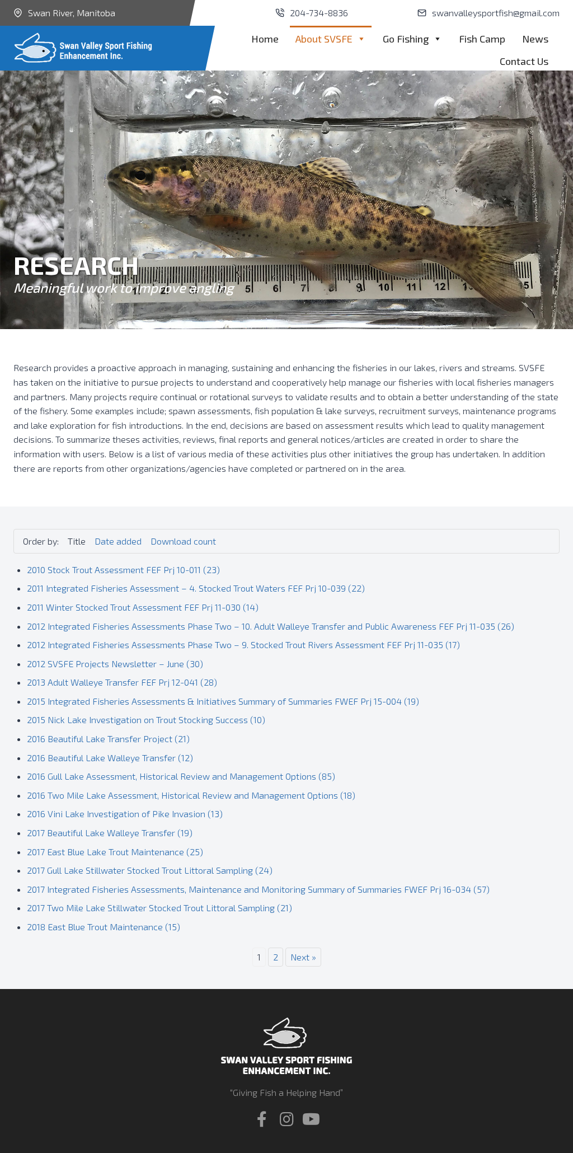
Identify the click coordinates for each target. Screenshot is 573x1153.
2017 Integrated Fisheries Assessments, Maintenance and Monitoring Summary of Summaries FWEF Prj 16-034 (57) (258, 889)
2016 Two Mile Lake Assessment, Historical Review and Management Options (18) (191, 795)
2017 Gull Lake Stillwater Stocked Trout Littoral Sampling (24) (150, 870)
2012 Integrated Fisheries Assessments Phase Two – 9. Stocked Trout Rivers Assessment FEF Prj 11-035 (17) (243, 644)
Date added (118, 541)
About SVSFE (324, 38)
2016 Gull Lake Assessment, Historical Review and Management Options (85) (181, 776)
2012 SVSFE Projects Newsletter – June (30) (115, 663)
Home (265, 38)
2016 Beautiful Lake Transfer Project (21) (108, 738)
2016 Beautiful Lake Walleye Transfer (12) (110, 757)
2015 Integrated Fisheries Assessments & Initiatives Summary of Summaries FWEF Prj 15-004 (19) (223, 701)
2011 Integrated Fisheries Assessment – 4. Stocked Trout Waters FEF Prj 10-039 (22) (196, 588)
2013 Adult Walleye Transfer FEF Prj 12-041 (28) (122, 682)
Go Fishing (406, 38)
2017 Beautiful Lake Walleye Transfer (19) (109, 832)
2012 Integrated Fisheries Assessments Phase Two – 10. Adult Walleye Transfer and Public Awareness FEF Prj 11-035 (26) (270, 626)
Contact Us (524, 61)
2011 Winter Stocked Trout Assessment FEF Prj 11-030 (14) (143, 607)
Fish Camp (482, 38)
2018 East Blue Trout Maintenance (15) (103, 926)
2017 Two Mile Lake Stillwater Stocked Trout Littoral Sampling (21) (159, 907)
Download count (183, 541)
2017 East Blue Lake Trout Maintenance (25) (115, 851)
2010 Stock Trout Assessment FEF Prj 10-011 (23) (123, 569)
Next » (303, 957)
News (535, 38)
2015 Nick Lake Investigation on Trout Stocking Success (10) (146, 719)
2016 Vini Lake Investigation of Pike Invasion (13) (125, 813)
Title (77, 541)
